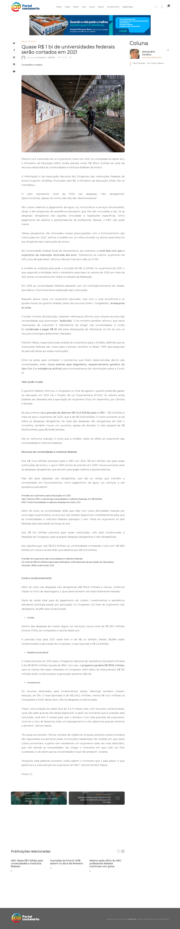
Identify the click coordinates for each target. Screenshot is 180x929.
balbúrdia (66, 320)
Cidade (67, 7)
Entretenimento (113, 7)
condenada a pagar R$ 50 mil (44, 329)
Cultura (92, 7)
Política (76, 7)
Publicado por (36, 57)
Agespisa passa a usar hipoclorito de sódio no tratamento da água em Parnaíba (94, 799)
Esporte (101, 7)
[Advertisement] (68, 825)
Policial (59, 7)
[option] (28, 864)
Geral (84, 7)
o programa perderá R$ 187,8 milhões (102, 665)
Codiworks (132, 919)
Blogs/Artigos (128, 7)
